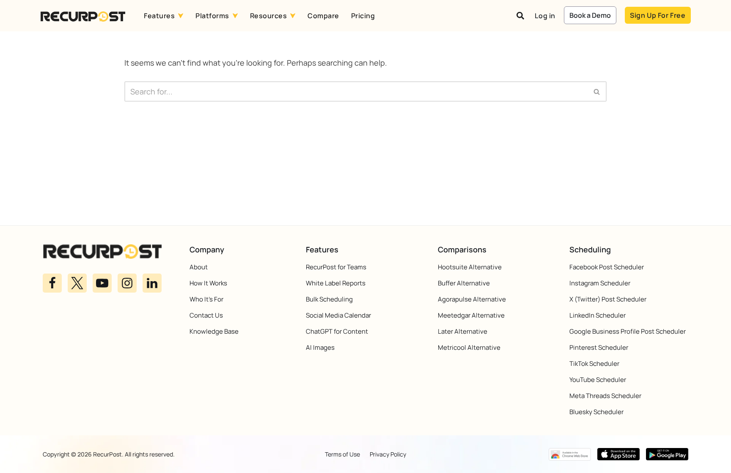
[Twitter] (77, 282)
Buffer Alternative (464, 283)
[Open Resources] (293, 16)
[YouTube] (102, 282)
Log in (545, 15)
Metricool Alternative (469, 347)
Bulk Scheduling (329, 299)
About (199, 267)
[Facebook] (52, 282)
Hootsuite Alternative (470, 267)
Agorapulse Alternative (472, 299)
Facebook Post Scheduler (606, 267)
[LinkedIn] (152, 282)
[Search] (597, 91)
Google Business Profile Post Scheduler (627, 331)
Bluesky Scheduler (596, 411)
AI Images (320, 347)
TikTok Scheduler (594, 363)
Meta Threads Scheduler (605, 395)
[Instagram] (127, 282)
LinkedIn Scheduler (597, 315)
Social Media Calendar (338, 315)
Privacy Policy (388, 454)
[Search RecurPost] (520, 15)
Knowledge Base (214, 331)
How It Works (208, 283)
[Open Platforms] (235, 16)
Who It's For (206, 299)
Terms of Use (342, 454)
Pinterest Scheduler (598, 347)
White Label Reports (336, 283)
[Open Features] (181, 16)
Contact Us (206, 315)
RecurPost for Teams (336, 267)
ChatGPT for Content (337, 331)
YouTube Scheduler (597, 379)
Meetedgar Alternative (471, 315)
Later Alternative (462, 331)
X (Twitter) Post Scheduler (607, 299)
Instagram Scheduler (599, 283)
